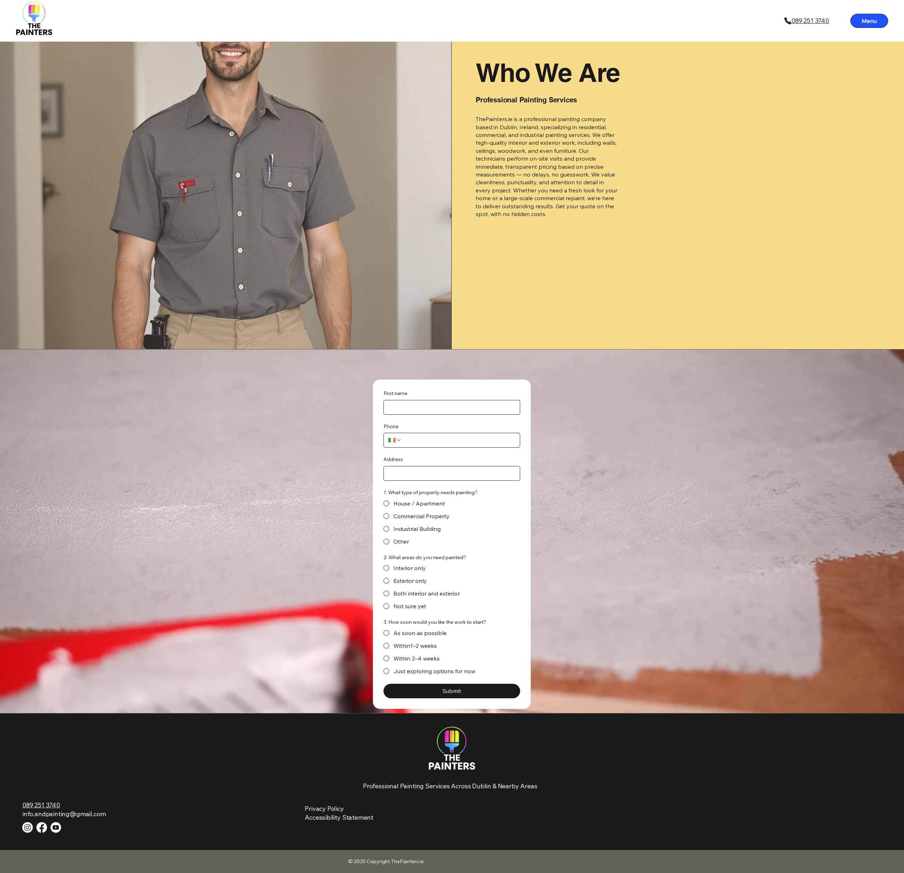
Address (393, 459)
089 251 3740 (810, 21)
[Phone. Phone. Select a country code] (395, 440)
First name (395, 393)
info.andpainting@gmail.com (64, 814)
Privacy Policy (324, 809)
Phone (391, 426)
